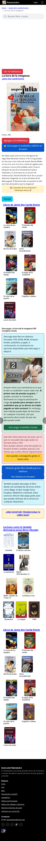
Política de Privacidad (9, 801)
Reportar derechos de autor (11, 808)
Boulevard (9, 619)
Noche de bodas (10, 249)
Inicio (4, 8)
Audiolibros (5, 798)
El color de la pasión (9, 297)
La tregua (21, 619)
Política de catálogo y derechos (12, 804)
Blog (3, 791)
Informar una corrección (10, 811)
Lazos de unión (10, 320)
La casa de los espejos (9, 226)
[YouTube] (3, 824)
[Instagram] (12, 824)
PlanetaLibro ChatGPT (9, 794)
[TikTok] (16, 824)
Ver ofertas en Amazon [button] (23, 476)
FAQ (2, 787)
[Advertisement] (23, 43)
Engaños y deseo (29, 296)
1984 (34, 619)
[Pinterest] (21, 824)
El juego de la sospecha (27, 274)
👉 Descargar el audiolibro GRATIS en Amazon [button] (23, 147)
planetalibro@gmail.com (15, 820)
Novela (7, 198)
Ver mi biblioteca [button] (12, 71)
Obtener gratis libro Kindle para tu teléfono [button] (23, 470)
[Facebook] (7, 824)
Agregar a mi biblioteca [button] (15, 140)
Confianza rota (28, 596)
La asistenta (9, 572)
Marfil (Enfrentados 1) (23, 573)
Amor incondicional (24, 250)
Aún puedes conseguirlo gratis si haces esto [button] (23, 457)
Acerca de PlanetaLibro (11, 768)
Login (35, 2)
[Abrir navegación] (42, 2)
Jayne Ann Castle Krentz (18, 8)
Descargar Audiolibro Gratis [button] (23, 427)
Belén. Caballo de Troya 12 (10, 597)
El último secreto (23, 550)
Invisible (8, 550)
